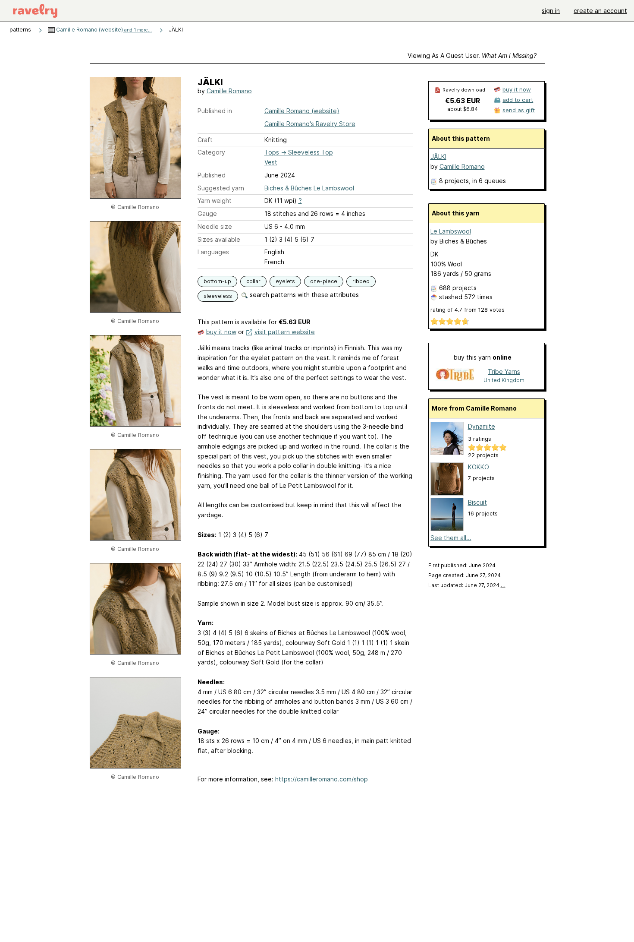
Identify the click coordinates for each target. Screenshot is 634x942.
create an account (600, 10)
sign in (551, 10)
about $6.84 (462, 109)
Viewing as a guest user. (472, 55)
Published (212, 175)
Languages (213, 252)
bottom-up (217, 281)
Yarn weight (215, 200)
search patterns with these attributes (303, 294)
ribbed (361, 281)
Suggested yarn (221, 188)
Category (211, 152)
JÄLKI (438, 156)
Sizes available (219, 239)
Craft (205, 139)
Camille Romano (229, 91)
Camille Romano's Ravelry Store (309, 123)
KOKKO (478, 467)
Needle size (215, 226)
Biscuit (477, 502)
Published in (215, 110)
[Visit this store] (454, 375)
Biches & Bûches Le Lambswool (309, 188)
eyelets (285, 281)
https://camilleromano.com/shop (321, 779)
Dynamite (481, 426)
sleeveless (218, 296)
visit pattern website (284, 331)
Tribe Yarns (504, 371)
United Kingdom (503, 380)
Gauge (207, 213)
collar (253, 281)
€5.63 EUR (462, 100)
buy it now (221, 331)
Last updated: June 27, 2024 (466, 585)
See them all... (450, 537)
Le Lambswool (450, 231)
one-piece (323, 281)
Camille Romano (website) (103, 29)
